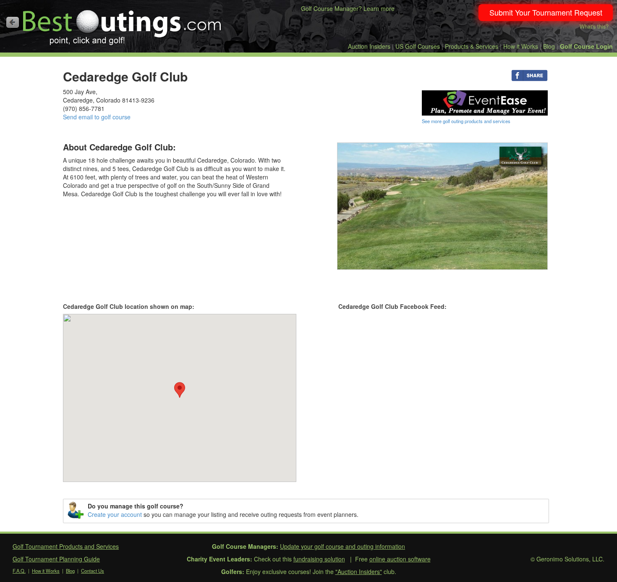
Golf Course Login (586, 46)
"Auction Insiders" (358, 571)
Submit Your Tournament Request (545, 12)
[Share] (529, 75)
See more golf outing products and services (466, 121)
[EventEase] (485, 102)
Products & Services (471, 46)
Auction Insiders (369, 46)
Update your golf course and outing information (342, 546)
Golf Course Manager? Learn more (348, 8)
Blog (549, 46)
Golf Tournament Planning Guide (56, 559)
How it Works (520, 46)
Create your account (115, 514)
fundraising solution (319, 559)
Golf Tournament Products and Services (66, 546)
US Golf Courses (417, 46)
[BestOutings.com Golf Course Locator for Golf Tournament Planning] (122, 24)
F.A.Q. (19, 570)
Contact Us (92, 570)
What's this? (594, 26)
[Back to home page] (12, 22)
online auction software (400, 559)
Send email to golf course (97, 117)
